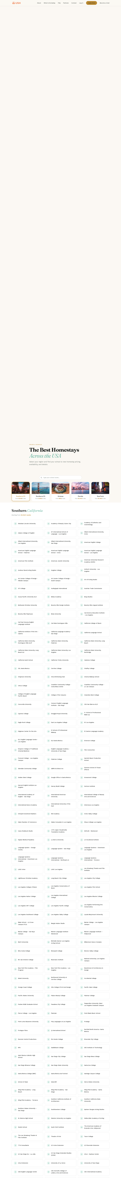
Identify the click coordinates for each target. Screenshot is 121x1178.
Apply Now (91, 3)
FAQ (59, 3)
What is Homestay (49, 3)
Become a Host (104, 3)
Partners (66, 3)
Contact (73, 3)
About (39, 3)
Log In (81, 3)
